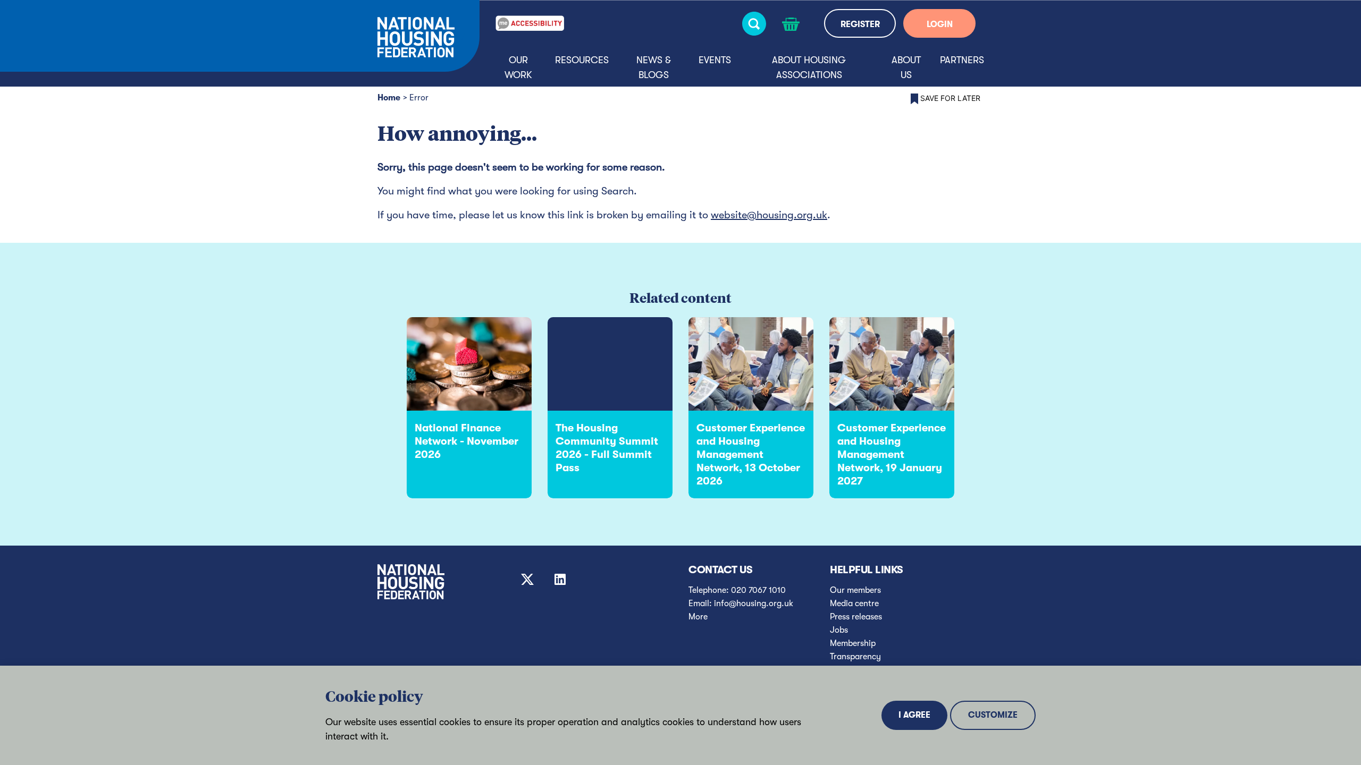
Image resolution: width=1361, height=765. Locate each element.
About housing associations (809, 67)
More (698, 617)
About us (906, 67)
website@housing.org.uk (769, 215)
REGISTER (860, 24)
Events (715, 60)
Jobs (839, 630)
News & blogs (653, 67)
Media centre (854, 603)
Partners (962, 60)
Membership (853, 643)
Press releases (856, 617)
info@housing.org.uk (753, 603)
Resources (582, 60)
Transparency (855, 656)
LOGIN (940, 24)
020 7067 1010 (758, 590)
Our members (855, 590)
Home (388, 98)
